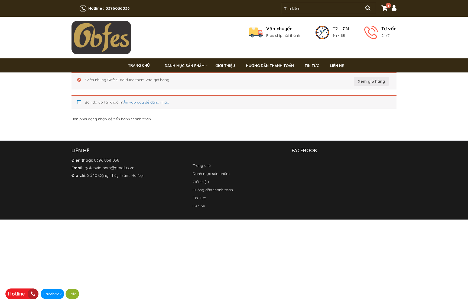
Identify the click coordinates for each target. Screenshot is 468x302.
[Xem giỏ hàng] (384, 8)
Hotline (16, 294)
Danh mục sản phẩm (184, 65)
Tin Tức (312, 65)
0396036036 (117, 8)
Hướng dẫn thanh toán (270, 65)
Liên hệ (337, 65)
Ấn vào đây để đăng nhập (146, 102)
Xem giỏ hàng (371, 81)
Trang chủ (139, 65)
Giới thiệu (225, 65)
